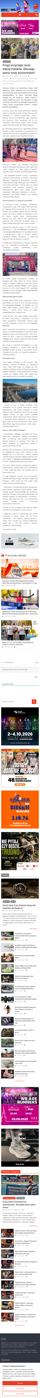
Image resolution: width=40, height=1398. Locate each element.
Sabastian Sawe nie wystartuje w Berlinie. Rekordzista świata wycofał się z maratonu (20, 612)
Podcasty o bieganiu (10, 1172)
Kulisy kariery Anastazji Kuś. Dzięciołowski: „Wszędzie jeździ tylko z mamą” (19, 1204)
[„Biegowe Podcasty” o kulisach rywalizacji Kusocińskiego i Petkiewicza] (7, 1281)
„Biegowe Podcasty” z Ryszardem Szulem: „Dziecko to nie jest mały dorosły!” (24, 1305)
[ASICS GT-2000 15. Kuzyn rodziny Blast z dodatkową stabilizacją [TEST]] (7, 965)
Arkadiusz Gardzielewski (18, 78)
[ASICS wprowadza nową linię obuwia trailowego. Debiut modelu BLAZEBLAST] (7, 1050)
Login (37, 662)
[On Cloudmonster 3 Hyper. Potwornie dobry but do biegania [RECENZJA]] (7, 986)
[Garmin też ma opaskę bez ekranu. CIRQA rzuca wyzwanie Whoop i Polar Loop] (7, 1018)
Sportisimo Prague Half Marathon (25, 81)
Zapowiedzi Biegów (8, 83)
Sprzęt (5, 875)
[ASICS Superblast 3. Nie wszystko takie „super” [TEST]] (7, 1060)
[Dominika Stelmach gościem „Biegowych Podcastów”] (7, 1261)
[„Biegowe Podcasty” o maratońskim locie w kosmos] (7, 1292)
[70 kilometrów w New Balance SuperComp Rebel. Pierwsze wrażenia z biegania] (7, 933)
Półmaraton (6, 81)
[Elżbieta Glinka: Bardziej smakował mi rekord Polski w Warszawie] (7, 1250)
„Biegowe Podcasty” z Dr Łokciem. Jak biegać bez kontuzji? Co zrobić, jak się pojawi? (25, 1317)
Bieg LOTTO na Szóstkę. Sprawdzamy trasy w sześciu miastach (17, 643)
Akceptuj (20, 1383)
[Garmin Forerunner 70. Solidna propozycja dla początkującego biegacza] (7, 996)
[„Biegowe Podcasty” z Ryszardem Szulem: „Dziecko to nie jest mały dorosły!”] (7, 1302)
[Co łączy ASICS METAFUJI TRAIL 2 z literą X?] (7, 1029)
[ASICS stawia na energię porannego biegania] (7, 955)
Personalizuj (20, 1388)
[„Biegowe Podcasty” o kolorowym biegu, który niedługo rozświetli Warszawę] (7, 1230)
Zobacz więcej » (20, 1081)
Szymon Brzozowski (21, 76)
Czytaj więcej (33, 928)
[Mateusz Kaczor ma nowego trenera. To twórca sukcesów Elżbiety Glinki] (7, 1271)
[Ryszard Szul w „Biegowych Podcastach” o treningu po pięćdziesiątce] (7, 1240)
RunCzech (12, 81)
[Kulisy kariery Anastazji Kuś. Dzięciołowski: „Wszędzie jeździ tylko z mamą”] (20, 1176)
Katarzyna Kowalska (31, 78)
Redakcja (18, 910)
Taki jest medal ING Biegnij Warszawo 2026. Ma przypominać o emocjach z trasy (19, 582)
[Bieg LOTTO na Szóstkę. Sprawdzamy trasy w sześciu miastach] (20, 621)
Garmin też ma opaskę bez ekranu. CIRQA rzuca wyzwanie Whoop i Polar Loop (25, 1021)
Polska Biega (20, 1198)
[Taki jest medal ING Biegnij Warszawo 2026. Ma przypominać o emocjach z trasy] (20, 560)
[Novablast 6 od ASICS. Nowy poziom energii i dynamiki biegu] (7, 1071)
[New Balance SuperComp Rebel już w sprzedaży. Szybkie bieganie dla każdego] (7, 944)
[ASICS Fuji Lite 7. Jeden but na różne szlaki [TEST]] (7, 1040)
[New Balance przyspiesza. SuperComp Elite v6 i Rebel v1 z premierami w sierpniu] (7, 1006)
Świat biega (7, 61)
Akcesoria (6, 901)
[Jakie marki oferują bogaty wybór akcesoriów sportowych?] (7, 975)
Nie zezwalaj (20, 1394)
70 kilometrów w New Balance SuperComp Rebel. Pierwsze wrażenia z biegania (25, 936)
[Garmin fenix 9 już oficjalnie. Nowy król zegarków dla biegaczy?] (20, 880)
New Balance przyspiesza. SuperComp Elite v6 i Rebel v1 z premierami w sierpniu (25, 1009)
